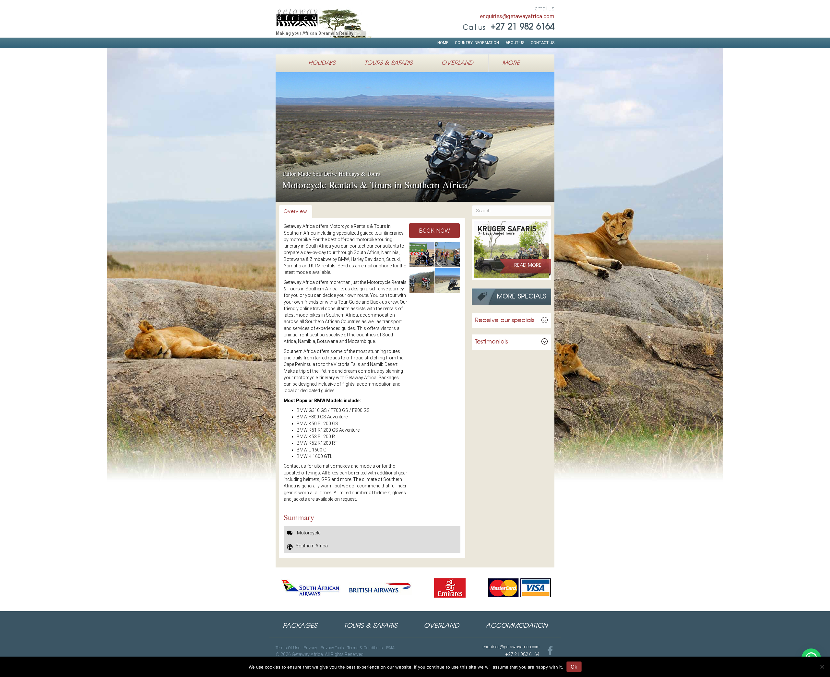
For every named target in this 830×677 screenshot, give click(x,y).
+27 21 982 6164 (522, 654)
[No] (822, 666)
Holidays (321, 63)
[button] (434, 230)
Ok (574, 666)
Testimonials (491, 342)
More (511, 63)
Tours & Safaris (388, 63)
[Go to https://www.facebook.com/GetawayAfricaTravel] (550, 651)
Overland (457, 63)
